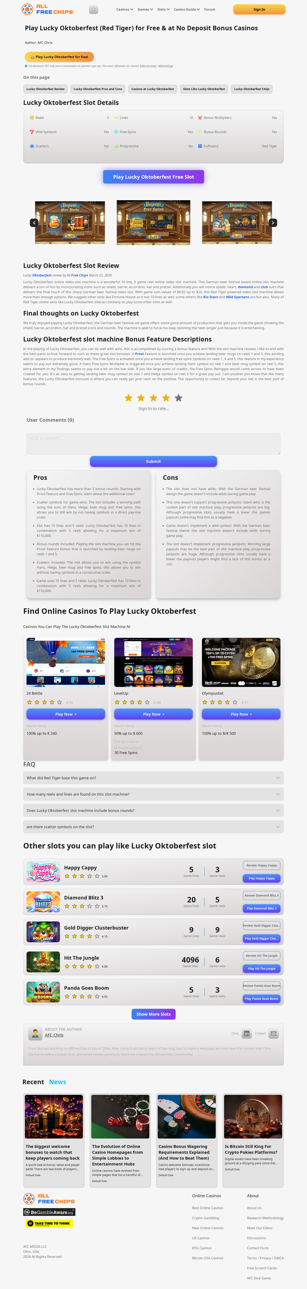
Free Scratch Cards (262, 1268)
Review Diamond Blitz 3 (262, 895)
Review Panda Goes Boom (261, 986)
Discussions (256, 1238)
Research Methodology (265, 1218)
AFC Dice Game (259, 1278)
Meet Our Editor (260, 1228)
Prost (139, 354)
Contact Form (258, 1248)
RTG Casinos (202, 1248)
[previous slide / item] (34, 223)
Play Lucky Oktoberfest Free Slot (153, 176)
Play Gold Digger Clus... (261, 938)
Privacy (265, 1258)
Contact (260, 1033)
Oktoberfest (42, 275)
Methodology (165, 66)
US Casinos (201, 1238)
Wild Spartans (237, 297)
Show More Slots (154, 1014)
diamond (245, 287)
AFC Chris (45, 42)
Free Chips (79, 275)
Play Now (65, 714)
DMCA (279, 1258)
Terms (252, 1258)
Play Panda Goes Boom (261, 999)
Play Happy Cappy (262, 878)
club (264, 287)
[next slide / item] (273, 223)
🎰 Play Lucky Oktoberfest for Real (59, 57)
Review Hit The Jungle (262, 956)
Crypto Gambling (205, 1218)
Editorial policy (148, 66)
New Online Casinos (208, 1228)
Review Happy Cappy (262, 865)
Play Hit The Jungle (261, 969)
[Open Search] (93, 9)
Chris (235, 1033)
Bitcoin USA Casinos (207, 1258)
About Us (254, 1208)
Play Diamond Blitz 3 (262, 908)
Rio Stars (210, 297)
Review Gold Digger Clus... (261, 925)
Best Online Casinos (207, 1208)
